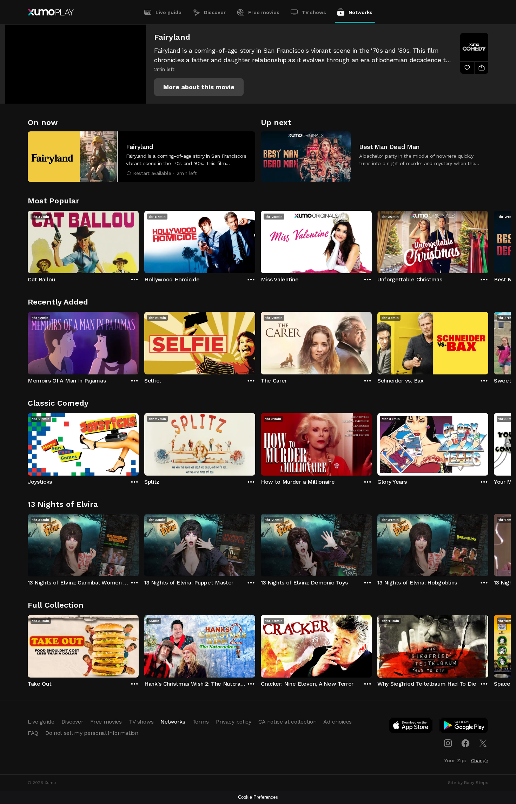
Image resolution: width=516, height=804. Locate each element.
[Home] (51, 12)
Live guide (168, 12)
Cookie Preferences (258, 797)
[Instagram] (448, 743)
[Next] (488, 240)
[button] (199, 87)
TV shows (314, 12)
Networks (360, 12)
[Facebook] (465, 743)
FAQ (33, 733)
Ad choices (337, 721)
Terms (200, 721)
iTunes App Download (411, 726)
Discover (215, 12)
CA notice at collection (287, 721)
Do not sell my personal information (91, 733)
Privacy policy (233, 721)
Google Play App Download (464, 726)
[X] (483, 743)
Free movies (263, 12)
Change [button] (479, 760)
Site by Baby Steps (468, 782)
